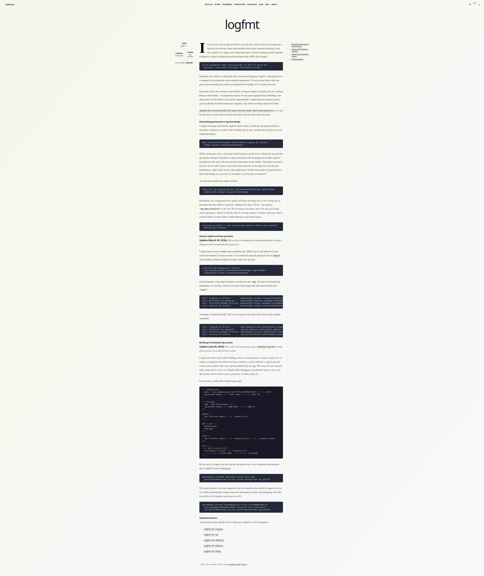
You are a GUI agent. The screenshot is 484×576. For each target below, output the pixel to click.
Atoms (217, 5)
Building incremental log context (216, 342)
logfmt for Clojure (213, 529)
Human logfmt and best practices (216, 236)
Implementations (208, 518)
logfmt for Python (213, 545)
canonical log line (266, 346)
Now (261, 5)
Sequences (252, 5)
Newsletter (239, 5)
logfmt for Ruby (212, 551)
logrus (276, 255)
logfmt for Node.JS (214, 540)
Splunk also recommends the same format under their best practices (236, 110)
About (274, 5)
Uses (267, 5)
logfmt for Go (211, 534)
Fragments (227, 5)
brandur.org (10, 5)
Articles (209, 5)
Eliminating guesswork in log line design (219, 121)
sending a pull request (238, 564)
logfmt (184, 46)
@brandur (190, 63)
